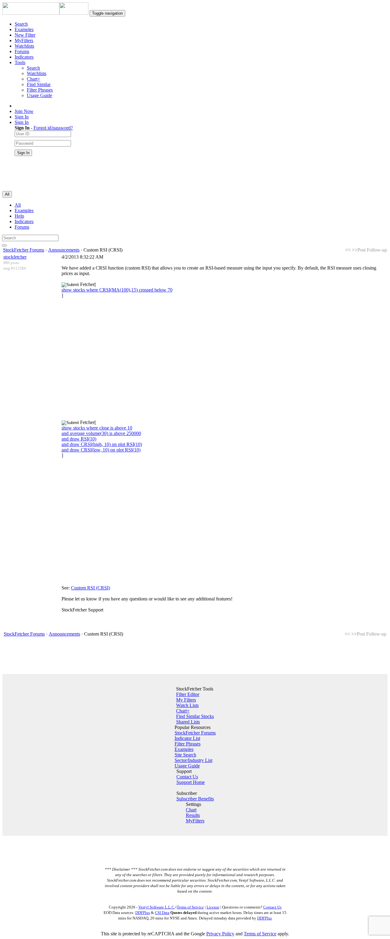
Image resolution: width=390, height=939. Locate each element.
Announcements (64, 249)
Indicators (24, 57)
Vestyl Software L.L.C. (156, 907)
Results (193, 815)
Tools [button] (20, 62)
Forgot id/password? (53, 127)
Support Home (190, 782)
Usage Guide (39, 95)
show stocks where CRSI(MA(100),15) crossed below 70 (117, 289)
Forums (22, 51)
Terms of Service (190, 907)
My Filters (186, 699)
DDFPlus (142, 912)
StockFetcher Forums (23, 249)
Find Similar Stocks (195, 716)
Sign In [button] (22, 122)
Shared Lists (188, 721)
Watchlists (24, 46)
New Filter (25, 35)
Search (21, 24)
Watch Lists (187, 705)
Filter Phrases (40, 89)
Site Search (185, 754)
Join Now (24, 111)
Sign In (22, 116)
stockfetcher (15, 256)
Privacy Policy (220, 933)
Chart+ (33, 79)
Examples (24, 29)
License (213, 907)
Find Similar (39, 84)
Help (19, 216)
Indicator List (187, 738)
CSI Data (162, 912)
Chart (191, 809)
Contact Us (187, 776)
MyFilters (24, 40)
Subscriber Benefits (195, 798)
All (18, 205)
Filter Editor (187, 694)
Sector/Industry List (193, 760)
